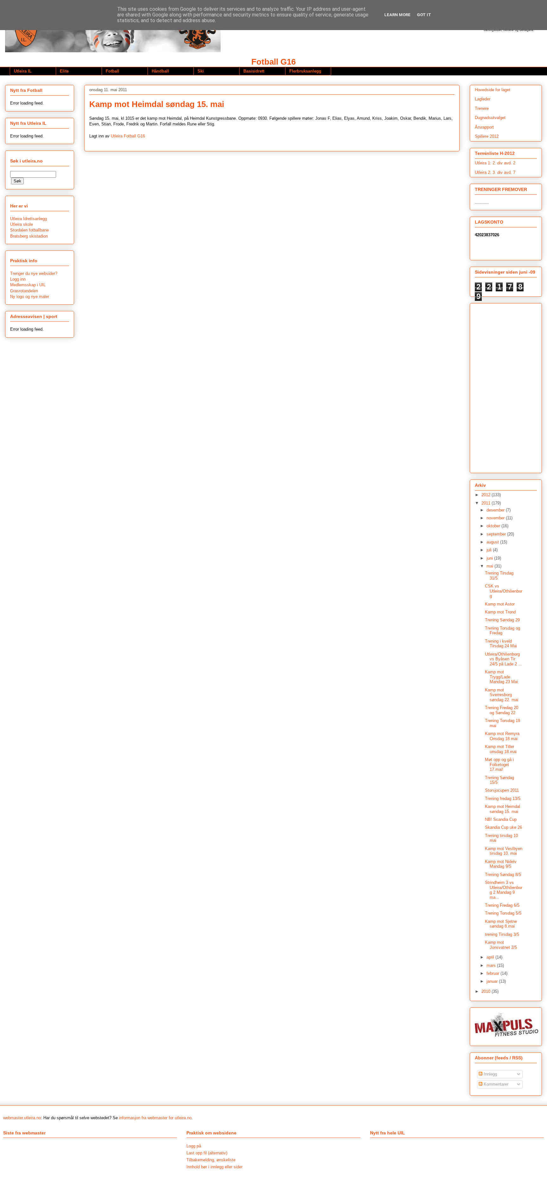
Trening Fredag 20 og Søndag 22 (501, 710)
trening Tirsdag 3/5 (502, 934)
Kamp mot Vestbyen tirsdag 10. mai (503, 851)
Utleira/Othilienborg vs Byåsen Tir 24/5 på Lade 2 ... (503, 659)
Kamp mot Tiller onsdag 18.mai (501, 749)
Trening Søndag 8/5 (503, 874)
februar (493, 973)
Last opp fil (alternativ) (206, 1153)
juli (490, 550)
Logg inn (18, 279)
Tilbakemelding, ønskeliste (211, 1160)
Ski (201, 71)
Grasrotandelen (24, 291)
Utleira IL (23, 71)
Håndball (160, 71)
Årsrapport (484, 127)
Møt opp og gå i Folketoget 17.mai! (499, 764)
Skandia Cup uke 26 (503, 827)
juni (490, 558)
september (497, 534)
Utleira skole (21, 224)
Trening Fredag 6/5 (502, 905)
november (496, 518)
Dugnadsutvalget (490, 117)
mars (492, 965)
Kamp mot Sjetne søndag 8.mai (501, 924)
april (491, 957)
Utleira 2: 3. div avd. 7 (495, 172)
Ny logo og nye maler (29, 296)
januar (493, 981)
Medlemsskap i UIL (28, 284)
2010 (486, 991)
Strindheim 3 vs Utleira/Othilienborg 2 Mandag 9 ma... (503, 890)
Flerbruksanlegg (305, 71)
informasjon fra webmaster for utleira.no (155, 1117)
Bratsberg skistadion (29, 236)
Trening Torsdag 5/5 (503, 913)
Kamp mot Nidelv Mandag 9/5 (501, 864)
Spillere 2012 (487, 136)
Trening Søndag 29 (502, 620)
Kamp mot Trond (500, 612)
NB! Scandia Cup (501, 819)
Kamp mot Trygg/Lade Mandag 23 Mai (501, 676)
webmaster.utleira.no (22, 1117)
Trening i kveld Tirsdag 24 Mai (501, 644)
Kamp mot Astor (500, 604)
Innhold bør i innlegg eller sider (214, 1166)
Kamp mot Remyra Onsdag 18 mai (502, 736)
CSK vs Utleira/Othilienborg (503, 591)
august (493, 542)
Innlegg (489, 1074)
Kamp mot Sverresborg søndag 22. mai (501, 695)
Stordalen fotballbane (29, 230)
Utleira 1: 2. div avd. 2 (495, 163)
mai (490, 566)
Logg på (193, 1146)
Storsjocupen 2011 (502, 790)
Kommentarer (495, 1084)
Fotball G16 (273, 62)
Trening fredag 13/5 (502, 798)
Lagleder (482, 99)
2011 (486, 503)
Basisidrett (253, 71)
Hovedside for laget (492, 89)
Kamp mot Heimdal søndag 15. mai (502, 809)
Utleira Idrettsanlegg (28, 218)
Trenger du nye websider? (33, 273)
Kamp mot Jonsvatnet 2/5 (501, 945)
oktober (494, 525)
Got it (424, 14)
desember (496, 510)
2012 (486, 494)
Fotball (112, 71)
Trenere (482, 108)
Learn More (397, 14)
